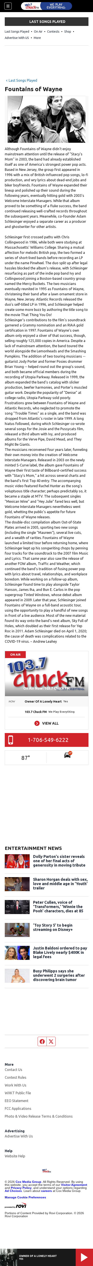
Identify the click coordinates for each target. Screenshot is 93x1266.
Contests (53, 31)
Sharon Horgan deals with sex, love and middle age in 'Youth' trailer (60, 883)
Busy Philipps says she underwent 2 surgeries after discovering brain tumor (59, 975)
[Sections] (8, 6)
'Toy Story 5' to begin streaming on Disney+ (53, 927)
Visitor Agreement (74, 1184)
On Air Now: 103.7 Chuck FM (46, 688)
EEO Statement (16, 1101)
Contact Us (13, 1070)
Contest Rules (15, 1077)
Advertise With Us (19, 1136)
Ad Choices (13, 1191)
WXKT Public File (18, 1093)
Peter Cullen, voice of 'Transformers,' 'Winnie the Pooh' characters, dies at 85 (58, 906)
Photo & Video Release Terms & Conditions (39, 1116)
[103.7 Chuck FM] (46, 6)
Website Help (15, 1156)
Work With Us (15, 1085)
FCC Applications (18, 1108)
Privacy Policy (21, 1188)
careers (46, 1191)
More (37, 38)
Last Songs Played (17, 31)
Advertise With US (17, 38)
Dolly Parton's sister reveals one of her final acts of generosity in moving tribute (59, 860)
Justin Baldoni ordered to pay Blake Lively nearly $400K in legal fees (60, 952)
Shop (67, 31)
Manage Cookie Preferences (25, 1197)
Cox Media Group (28, 1181)
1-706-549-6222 (48, 740)
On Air (38, 31)
